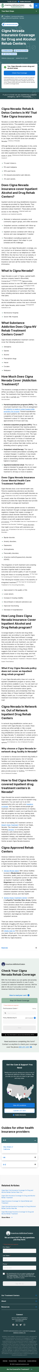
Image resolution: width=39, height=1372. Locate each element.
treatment (7, 16)
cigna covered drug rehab (10, 18)
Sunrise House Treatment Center (15, 898)
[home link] (2, 16)
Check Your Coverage (19, 73)
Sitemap (5, 1361)
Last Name (6, 1255)
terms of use (30, 1273)
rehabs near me (9, 931)
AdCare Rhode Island (11, 871)
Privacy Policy (13, 1361)
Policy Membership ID (10, 1018)
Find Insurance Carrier (10, 1008)
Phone (5, 1264)
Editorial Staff (10, 58)
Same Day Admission (10, 54)
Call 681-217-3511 (19, 1111)
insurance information (17, 16)
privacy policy (13, 1275)
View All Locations (19, 1105)
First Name (6, 1247)
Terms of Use (22, 1361)
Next (19, 1028)
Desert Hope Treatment (9, 825)
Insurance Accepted (22, 50)
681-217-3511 (13, 1)
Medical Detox (8, 50)
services (11, 830)
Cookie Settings (31, 1361)
